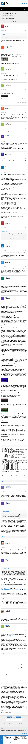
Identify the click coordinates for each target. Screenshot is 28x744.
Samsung (11, 635)
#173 (26, 282)
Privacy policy (14, 730)
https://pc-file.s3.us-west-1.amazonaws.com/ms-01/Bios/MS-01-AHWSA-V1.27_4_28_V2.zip (11, 587)
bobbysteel (7, 25)
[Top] (23, 731)
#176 (26, 507)
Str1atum (7, 135)
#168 (26, 158)
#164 (26, 89)
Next (18, 717)
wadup (6, 68)
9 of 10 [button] (14, 717)
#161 (26, 30)
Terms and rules (9, 730)
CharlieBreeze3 (8, 46)
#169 (26, 172)
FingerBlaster (8, 486)
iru (5, 261)
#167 (26, 141)
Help (19, 730)
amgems (7, 625)
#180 (26, 630)
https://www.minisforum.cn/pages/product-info (11, 589)
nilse (6, 277)
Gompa (7, 166)
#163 (26, 73)
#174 (26, 302)
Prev (10, 717)
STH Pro (2, 728)
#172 (26, 266)
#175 (26, 491)
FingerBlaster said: (5, 511)
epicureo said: (4, 231)
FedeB (6, 222)
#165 (26, 112)
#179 (26, 615)
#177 (26, 547)
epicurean (7, 153)
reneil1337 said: (5, 568)
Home (21, 730)
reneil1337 (7, 542)
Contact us (3, 730)
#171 (26, 250)
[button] (2, 9)
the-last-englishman (5, 15)
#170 (26, 227)
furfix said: (4, 34)
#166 (26, 128)
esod (6, 297)
